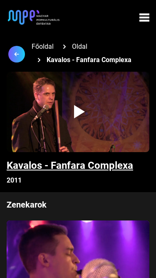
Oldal (79, 46)
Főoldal (43, 46)
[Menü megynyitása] (144, 18)
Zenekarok (27, 205)
